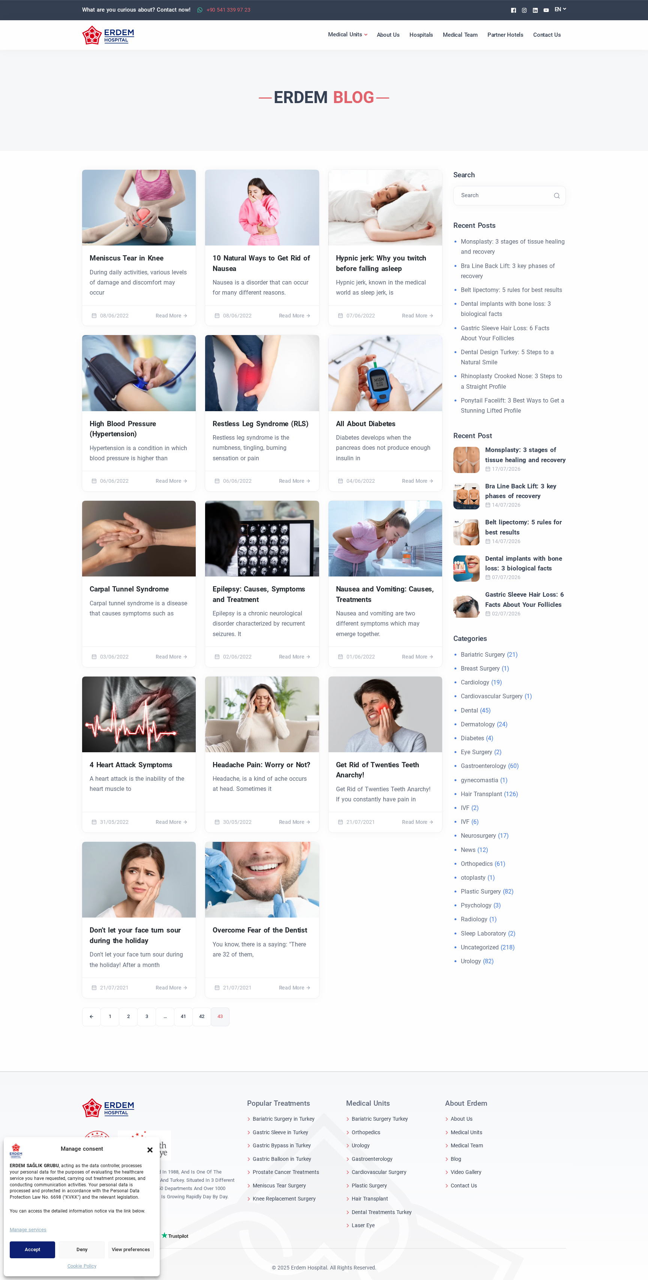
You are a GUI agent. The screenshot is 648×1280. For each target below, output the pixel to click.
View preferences (131, 1249)
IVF (465, 807)
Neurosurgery (478, 835)
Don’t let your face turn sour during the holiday (135, 935)
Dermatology (478, 724)
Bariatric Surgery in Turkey (284, 1119)
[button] (150, 1149)
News (468, 849)
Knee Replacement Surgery (284, 1199)
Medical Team (467, 1145)
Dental (469, 710)
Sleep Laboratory (483, 933)
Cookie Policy (82, 1266)
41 (183, 1016)
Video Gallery (466, 1172)
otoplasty (473, 877)
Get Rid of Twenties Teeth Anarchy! (377, 770)
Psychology (476, 905)
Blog (456, 1159)
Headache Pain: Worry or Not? (261, 765)
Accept (32, 1249)
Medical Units (466, 1132)
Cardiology (475, 682)
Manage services (28, 1229)
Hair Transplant (481, 794)
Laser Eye (363, 1225)
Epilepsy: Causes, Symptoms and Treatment (259, 594)
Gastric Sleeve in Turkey (280, 1132)
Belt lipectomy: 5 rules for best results (511, 289)
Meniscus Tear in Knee (127, 258)
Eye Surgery (476, 752)
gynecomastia (479, 780)
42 (201, 1016)
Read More (168, 316)
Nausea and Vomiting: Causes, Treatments (385, 594)
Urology (471, 961)
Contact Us (464, 1186)
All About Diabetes (366, 423)
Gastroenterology (483, 765)
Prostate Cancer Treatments (286, 1172)
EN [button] (558, 9)
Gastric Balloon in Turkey (282, 1159)
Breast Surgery (480, 668)
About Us (461, 1119)
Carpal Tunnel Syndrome (129, 589)
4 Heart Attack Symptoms (131, 765)
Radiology (474, 919)
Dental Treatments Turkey (382, 1212)
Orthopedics (477, 863)
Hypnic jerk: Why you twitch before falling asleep (381, 263)
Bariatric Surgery (483, 654)
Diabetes (472, 738)
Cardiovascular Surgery (492, 696)
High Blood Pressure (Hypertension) (123, 429)
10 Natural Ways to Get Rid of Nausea (261, 263)
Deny (81, 1249)
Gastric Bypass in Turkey (282, 1145)
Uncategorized (480, 947)
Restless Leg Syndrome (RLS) (261, 423)
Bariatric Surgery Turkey (380, 1119)
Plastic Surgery (481, 891)
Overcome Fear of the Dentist (260, 930)
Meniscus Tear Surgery (279, 1186)
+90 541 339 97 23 (228, 10)
